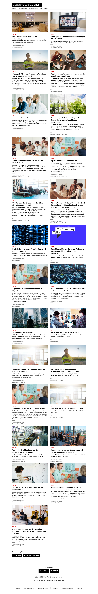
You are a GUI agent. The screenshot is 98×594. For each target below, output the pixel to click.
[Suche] (84, 5)
